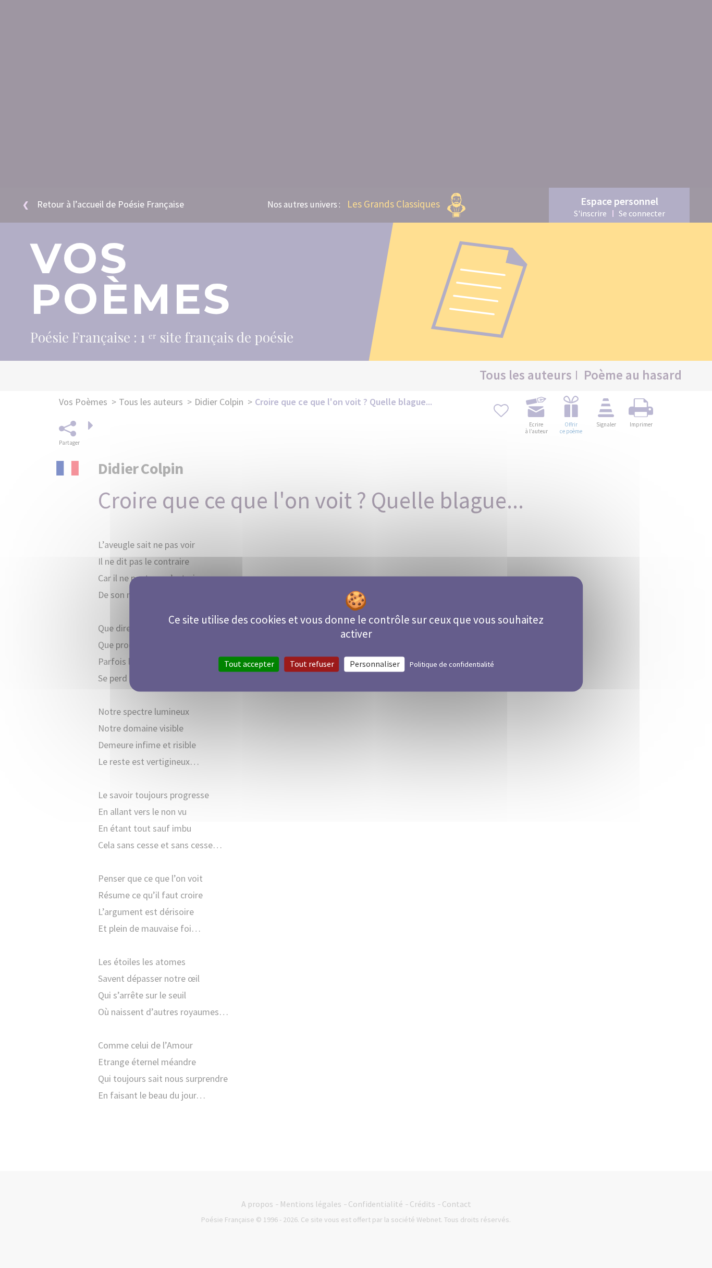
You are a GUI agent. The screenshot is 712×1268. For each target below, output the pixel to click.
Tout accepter (249, 664)
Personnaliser (375, 664)
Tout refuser (312, 664)
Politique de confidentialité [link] (452, 664)
